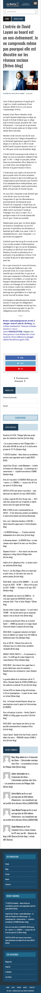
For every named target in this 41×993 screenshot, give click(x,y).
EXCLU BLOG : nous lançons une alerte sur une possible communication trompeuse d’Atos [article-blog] (19, 726)
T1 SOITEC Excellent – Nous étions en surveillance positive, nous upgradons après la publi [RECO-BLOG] (20, 457)
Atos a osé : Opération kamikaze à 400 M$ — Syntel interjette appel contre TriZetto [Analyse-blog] (20, 524)
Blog (6, 869)
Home (7, 864)
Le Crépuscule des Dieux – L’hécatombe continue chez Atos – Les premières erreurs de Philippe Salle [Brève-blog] (19, 780)
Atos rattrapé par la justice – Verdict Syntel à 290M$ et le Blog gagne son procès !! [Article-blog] (19, 715)
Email (5, 406)
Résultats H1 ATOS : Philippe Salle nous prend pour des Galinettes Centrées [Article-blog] (19, 437)
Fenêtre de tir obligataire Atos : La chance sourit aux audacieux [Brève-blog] (20, 564)
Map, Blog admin (18, 93)
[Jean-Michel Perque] (6, 814)
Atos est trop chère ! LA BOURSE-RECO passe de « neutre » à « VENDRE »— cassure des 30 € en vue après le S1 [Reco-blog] (20, 482)
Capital (7, 966)
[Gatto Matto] (6, 797)
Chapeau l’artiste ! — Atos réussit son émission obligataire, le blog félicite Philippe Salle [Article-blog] (20, 554)
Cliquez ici (28, 331)
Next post (18, 381)
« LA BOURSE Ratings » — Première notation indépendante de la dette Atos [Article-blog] (19, 533)
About (7, 879)
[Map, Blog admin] (6, 761)
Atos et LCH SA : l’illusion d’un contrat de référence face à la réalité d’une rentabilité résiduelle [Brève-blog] (18, 646)
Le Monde (8, 972)
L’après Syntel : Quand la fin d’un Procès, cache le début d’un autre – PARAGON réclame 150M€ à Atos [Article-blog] (20, 737)
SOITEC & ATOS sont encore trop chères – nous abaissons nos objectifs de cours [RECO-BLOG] (19, 492)
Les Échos (8, 977)
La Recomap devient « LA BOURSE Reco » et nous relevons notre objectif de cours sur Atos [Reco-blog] (20, 543)
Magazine (8, 961)
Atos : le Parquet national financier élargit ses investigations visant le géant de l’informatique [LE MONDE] (19, 704)
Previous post (22, 378)
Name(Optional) (10, 397)
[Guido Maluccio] (6, 830)
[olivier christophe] (6, 777)
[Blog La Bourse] (20, 4)
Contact (8, 884)
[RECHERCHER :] (20, 11)
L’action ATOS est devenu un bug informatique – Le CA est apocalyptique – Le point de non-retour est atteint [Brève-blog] (20, 693)
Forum (7, 874)
